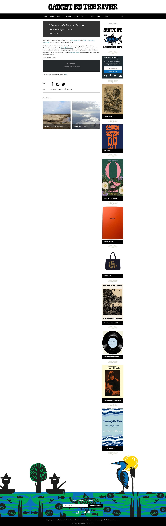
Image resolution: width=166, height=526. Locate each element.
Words (52, 16)
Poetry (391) (70, 89)
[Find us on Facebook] (110, 75)
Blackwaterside (75, 40)
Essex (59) (53, 89)
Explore (60, 16)
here (66, 75)
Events (84, 16)
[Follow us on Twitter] (115, 75)
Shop (98, 16)
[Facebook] (52, 84)
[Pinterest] (57, 84)
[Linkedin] (69, 84)
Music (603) (61, 89)
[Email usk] (120, 75)
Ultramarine (46, 42)
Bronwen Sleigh (74, 52)
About (92, 16)
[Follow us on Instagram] (105, 75)
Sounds (68, 16)
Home (46, 16)
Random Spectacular (88, 40)
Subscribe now (112, 71)
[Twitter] (63, 84)
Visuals (76, 16)
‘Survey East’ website (67, 48)
